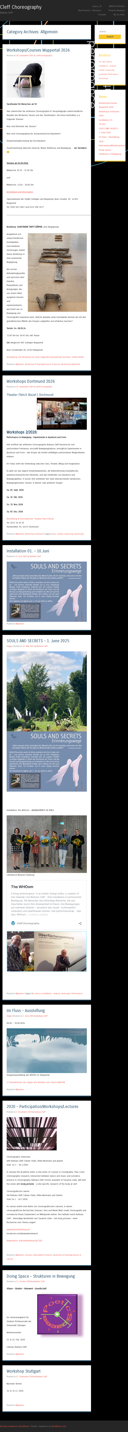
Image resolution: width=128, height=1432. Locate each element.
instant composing (65, 534)
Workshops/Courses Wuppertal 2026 (38, 50)
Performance (76, 993)
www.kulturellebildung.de (18, 1229)
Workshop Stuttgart (24, 1371)
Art (33, 993)
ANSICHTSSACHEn (117, 6)
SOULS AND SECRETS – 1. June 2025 (38, 641)
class (54, 534)
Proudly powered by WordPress (14, 1426)
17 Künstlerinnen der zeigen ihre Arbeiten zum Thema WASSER (36, 1082)
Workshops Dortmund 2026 (31, 381)
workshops (79, 534)
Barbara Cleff (35, 556)
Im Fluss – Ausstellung (26, 1010)
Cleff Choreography (21, 7)
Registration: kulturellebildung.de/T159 (24, 1240)
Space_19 (97, 6)
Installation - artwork (51, 993)
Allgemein (20, 364)
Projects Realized (117, 10)
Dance (38, 993)
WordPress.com (59, 1426)
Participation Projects (43, 1255)
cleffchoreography (44, 55)
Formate (102, 14)
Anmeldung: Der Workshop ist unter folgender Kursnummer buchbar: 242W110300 (45, 357)
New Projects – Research (89, 10)
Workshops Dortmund (34, 534)
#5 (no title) (119, 14)
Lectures (28, 1255)
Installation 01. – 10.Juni (28, 551)
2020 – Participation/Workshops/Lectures (42, 1106)
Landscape (65, 993)
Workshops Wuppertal (70, 364)
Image (9, 646)
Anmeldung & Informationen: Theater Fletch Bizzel (30, 518)
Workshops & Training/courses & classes (42, 364)
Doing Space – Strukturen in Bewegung (41, 1276)
